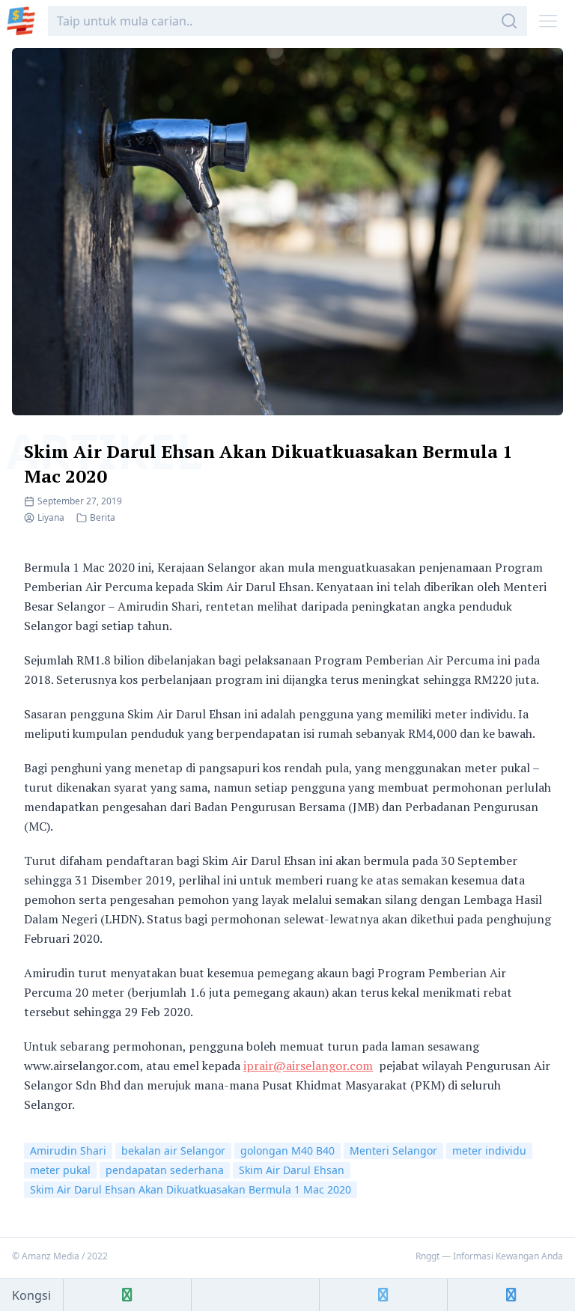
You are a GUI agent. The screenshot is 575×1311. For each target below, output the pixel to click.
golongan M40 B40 (287, 1150)
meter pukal (60, 1170)
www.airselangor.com (82, 1065)
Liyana (50, 517)
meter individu (489, 1150)
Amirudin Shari (68, 1150)
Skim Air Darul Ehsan (291, 1170)
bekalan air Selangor (173, 1150)
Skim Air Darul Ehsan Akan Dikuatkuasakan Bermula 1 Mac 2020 (190, 1189)
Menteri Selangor (393, 1150)
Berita (102, 517)
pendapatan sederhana (165, 1170)
